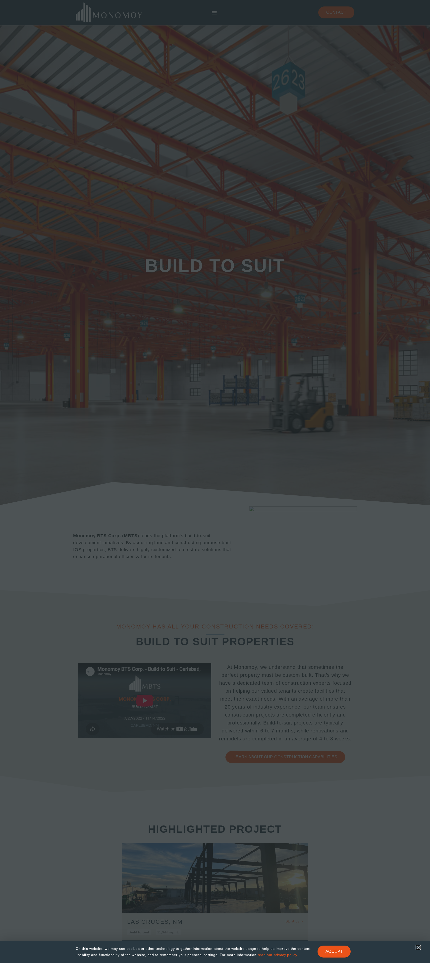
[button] (418, 947)
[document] (215, 481)
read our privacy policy (277, 955)
